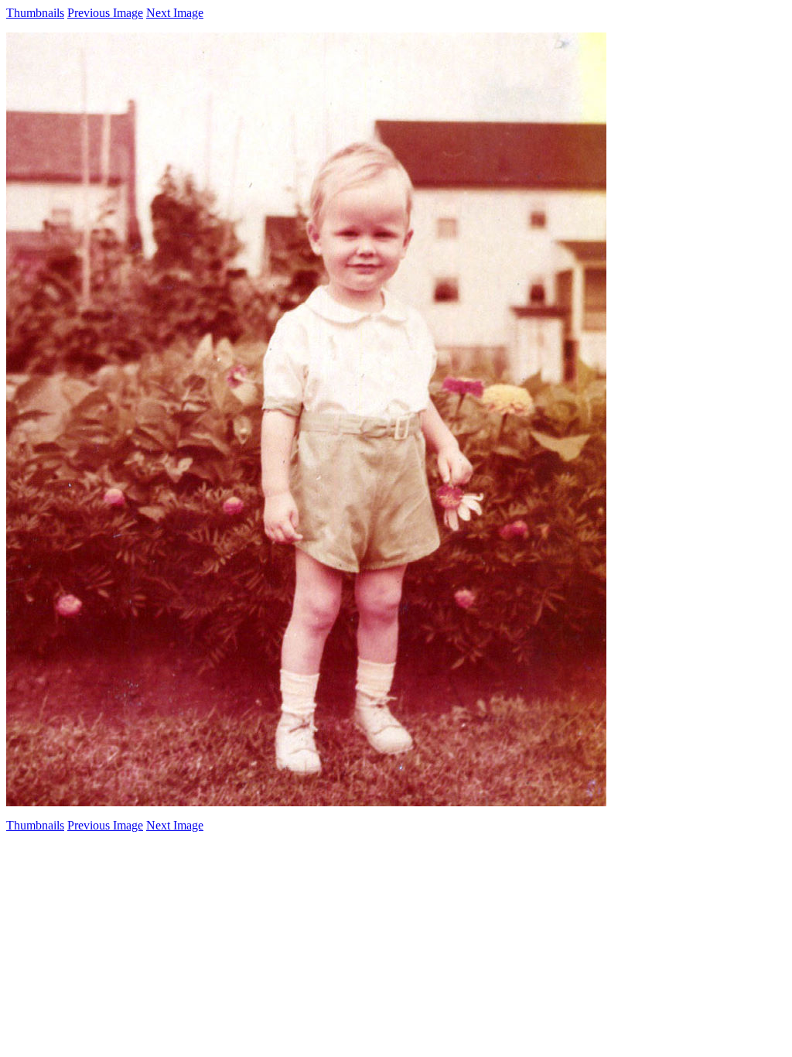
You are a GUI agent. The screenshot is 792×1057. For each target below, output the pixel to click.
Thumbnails (35, 12)
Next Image (174, 12)
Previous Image (105, 12)
